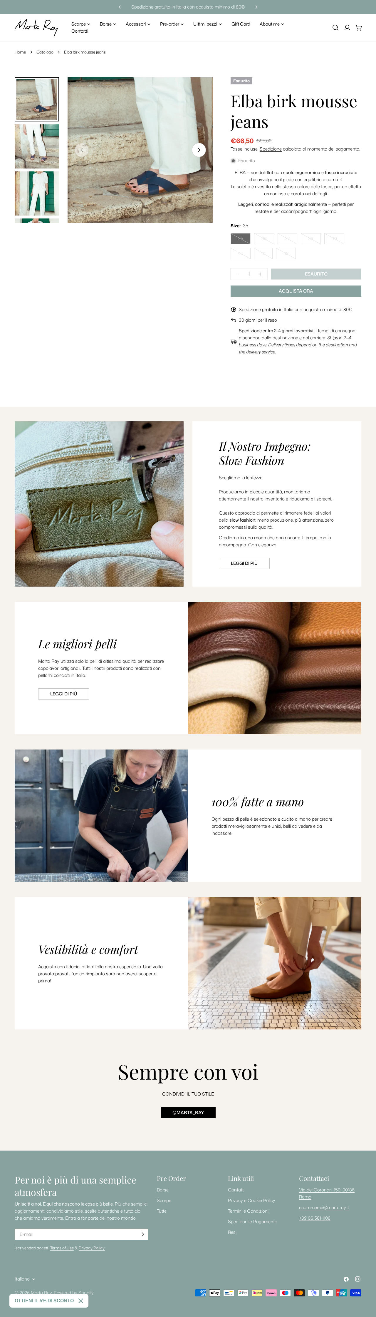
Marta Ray (41, 1293)
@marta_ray (188, 1112)
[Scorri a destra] (199, 150)
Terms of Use (62, 1248)
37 (291, 240)
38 (314, 240)
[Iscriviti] (142, 1234)
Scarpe (164, 1200)
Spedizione (271, 149)
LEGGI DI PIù (63, 694)
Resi (232, 1232)
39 (338, 240)
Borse (163, 1190)
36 (267, 240)
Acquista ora (296, 291)
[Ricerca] (335, 28)
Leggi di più (244, 563)
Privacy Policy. (92, 1248)
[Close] (80, 1300)
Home (20, 52)
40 (244, 254)
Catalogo (44, 52)
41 (267, 254)
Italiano (22, 1279)
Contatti (236, 1190)
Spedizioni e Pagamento (252, 1221)
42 (289, 254)
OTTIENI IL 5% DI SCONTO (44, 1300)
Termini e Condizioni (248, 1211)
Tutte (162, 1211)
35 (244, 240)
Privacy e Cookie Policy (251, 1200)
